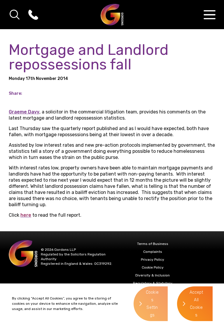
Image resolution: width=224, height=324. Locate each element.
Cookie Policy (153, 267)
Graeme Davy (24, 112)
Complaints (152, 252)
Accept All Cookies (196, 304)
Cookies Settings (152, 304)
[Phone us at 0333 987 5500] (33, 14)
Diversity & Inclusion (152, 275)
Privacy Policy (152, 260)
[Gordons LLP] (112, 14)
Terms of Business (152, 244)
